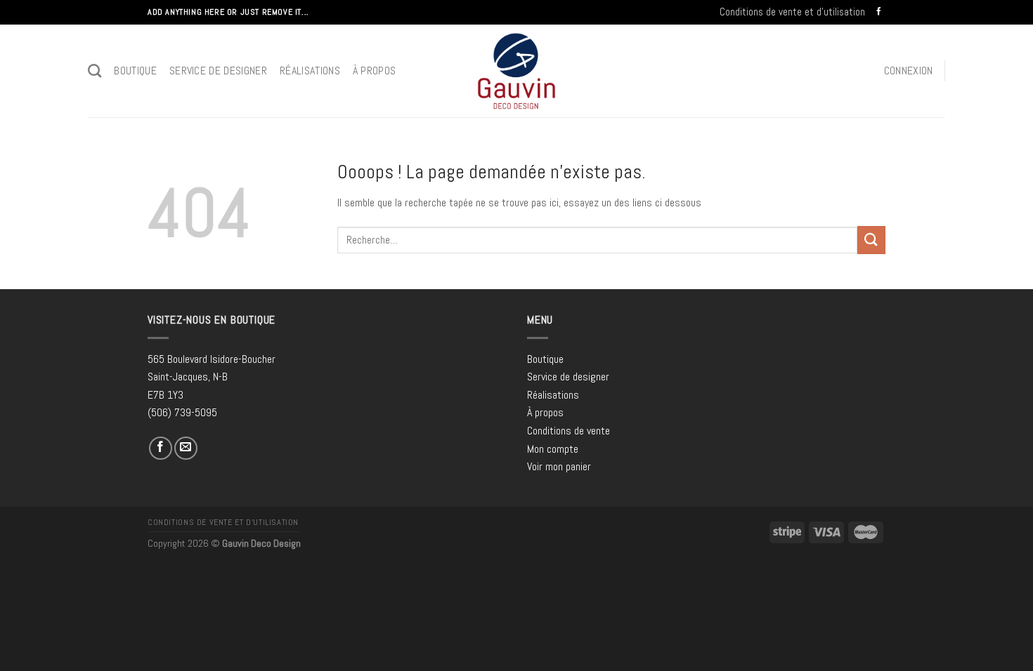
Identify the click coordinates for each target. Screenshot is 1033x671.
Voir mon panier (559, 466)
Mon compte (552, 448)
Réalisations (310, 70)
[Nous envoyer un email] (185, 448)
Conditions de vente (568, 430)
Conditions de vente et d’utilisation (792, 11)
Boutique (135, 70)
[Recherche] (94, 70)
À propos (374, 70)
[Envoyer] (871, 239)
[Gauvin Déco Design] (517, 71)
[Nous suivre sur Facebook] (879, 12)
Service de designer (218, 70)
